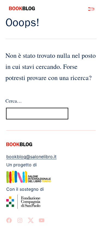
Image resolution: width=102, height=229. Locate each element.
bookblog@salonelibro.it (31, 156)
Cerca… (13, 100)
